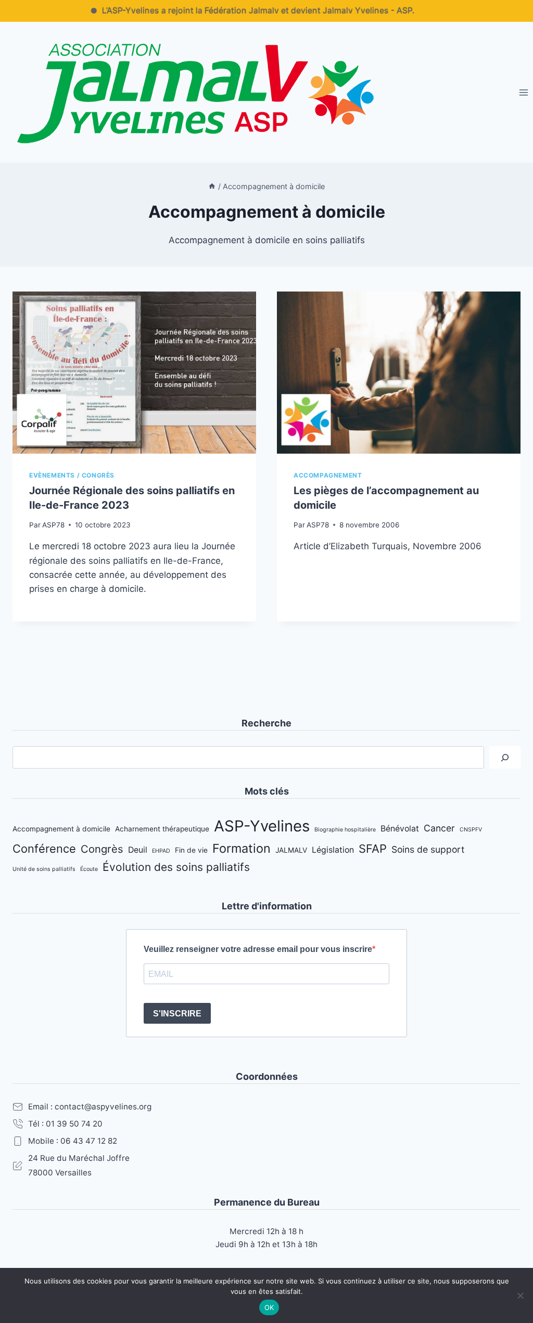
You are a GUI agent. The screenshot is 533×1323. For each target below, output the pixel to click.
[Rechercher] (505, 757)
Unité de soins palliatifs (43, 869)
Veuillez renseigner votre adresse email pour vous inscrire (258, 949)
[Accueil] (211, 186)
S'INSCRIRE (177, 1013)
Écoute (89, 869)
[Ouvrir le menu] (523, 92)
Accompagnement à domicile (61, 829)
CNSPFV (471, 829)
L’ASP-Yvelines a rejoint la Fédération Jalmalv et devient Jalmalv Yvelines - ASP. (237, 10)
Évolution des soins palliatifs (176, 867)
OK (269, 1307)
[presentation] (134, 373)
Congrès (102, 848)
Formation (241, 848)
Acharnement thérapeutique (162, 829)
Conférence (44, 848)
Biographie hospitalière (345, 829)
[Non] (520, 1295)
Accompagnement (328, 475)
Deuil (137, 850)
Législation (333, 850)
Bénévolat (399, 829)
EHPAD (161, 851)
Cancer (439, 828)
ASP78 (53, 525)
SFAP (373, 848)
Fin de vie (191, 850)
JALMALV (291, 850)
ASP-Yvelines (262, 826)
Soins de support (427, 849)
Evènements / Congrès (72, 475)
